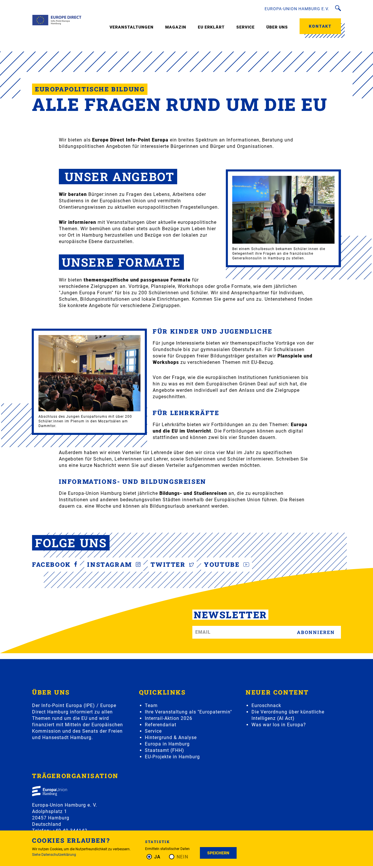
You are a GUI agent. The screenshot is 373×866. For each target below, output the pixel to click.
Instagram (110, 564)
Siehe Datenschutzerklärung (54, 855)
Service (245, 27)
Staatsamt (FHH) (164, 750)
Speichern (218, 853)
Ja (157, 857)
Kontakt (320, 26)
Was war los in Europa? (278, 724)
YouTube (223, 564)
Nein (182, 857)
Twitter (169, 564)
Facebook (52, 564)
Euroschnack (266, 705)
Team (151, 705)
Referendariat (160, 724)
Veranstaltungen (132, 27)
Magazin (175, 27)
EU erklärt (211, 27)
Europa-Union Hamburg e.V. (297, 8)
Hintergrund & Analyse (171, 737)
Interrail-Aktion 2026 (168, 718)
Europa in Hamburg (167, 744)
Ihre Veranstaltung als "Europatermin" (188, 712)
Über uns (277, 27)
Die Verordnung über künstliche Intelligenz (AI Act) (287, 715)
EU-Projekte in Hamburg (172, 756)
